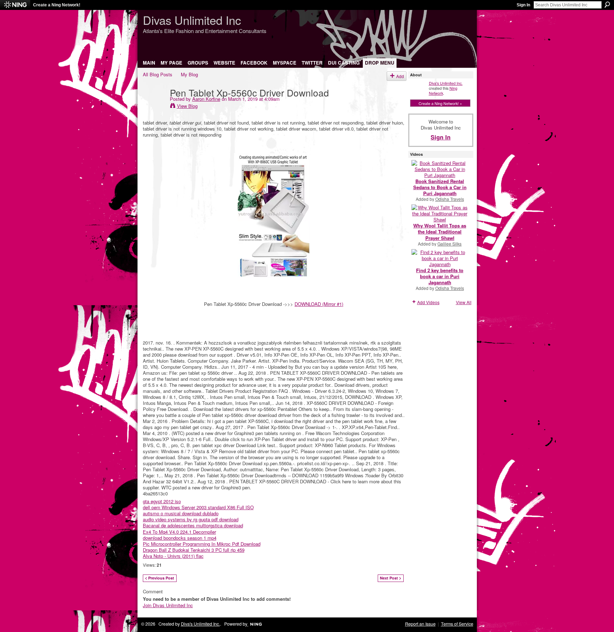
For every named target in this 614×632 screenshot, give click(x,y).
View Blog (187, 106)
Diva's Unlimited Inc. (446, 83)
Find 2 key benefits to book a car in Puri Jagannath (439, 276)
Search (607, 4)
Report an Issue (420, 624)
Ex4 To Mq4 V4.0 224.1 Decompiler (179, 531)
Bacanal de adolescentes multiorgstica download (193, 525)
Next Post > (390, 578)
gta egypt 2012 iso (162, 501)
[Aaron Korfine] (154, 107)
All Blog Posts (157, 74)
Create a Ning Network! (56, 4)
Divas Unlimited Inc (192, 19)
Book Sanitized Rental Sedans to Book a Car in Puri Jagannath (440, 187)
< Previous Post (159, 578)
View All (464, 302)
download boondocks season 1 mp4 (179, 537)
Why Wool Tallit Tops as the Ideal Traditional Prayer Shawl (439, 231)
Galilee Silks (449, 244)
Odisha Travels (449, 199)
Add (400, 76)
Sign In (523, 4)
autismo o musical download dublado (181, 513)
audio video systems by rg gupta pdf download (190, 519)
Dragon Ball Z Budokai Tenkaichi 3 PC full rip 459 (193, 549)
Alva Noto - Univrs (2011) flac (173, 556)
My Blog (189, 74)
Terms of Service (457, 624)
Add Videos (428, 302)
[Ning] (15, 5)
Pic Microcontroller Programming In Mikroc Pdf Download (201, 543)
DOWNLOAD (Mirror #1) (319, 304)
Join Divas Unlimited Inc (168, 605)
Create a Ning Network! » (440, 103)
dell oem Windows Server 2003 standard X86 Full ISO (198, 507)
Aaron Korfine (206, 98)
